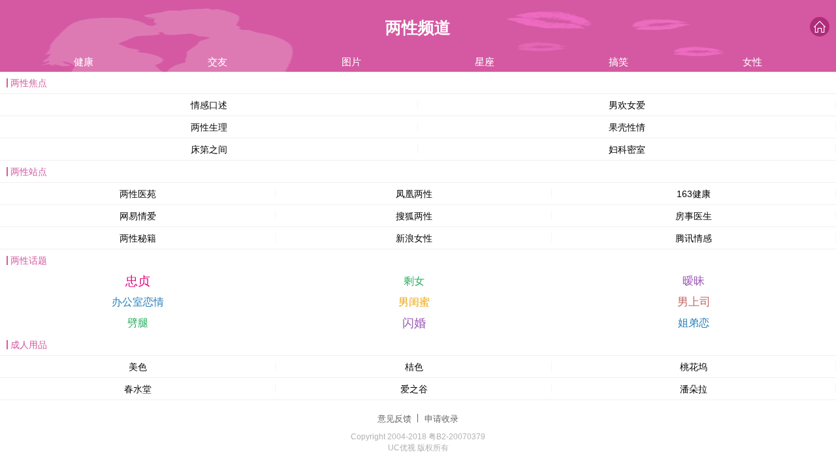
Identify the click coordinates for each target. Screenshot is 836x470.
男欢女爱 (627, 105)
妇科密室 (627, 149)
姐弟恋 (693, 322)
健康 (83, 61)
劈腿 (137, 322)
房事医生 (693, 216)
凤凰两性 (414, 194)
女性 (752, 61)
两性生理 (209, 127)
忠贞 (137, 281)
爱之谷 (414, 389)
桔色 (414, 367)
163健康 (694, 194)
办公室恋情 (138, 301)
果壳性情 (627, 127)
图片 (351, 61)
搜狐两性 (414, 216)
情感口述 (209, 105)
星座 (484, 61)
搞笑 (618, 61)
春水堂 (138, 389)
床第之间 (209, 149)
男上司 (694, 302)
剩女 (414, 281)
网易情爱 (138, 216)
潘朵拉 (693, 389)
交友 (217, 61)
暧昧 (694, 281)
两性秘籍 (138, 238)
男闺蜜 (414, 301)
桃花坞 (693, 367)
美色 (138, 367)
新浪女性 (414, 238)
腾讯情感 (693, 238)
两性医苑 (138, 194)
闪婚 (414, 323)
